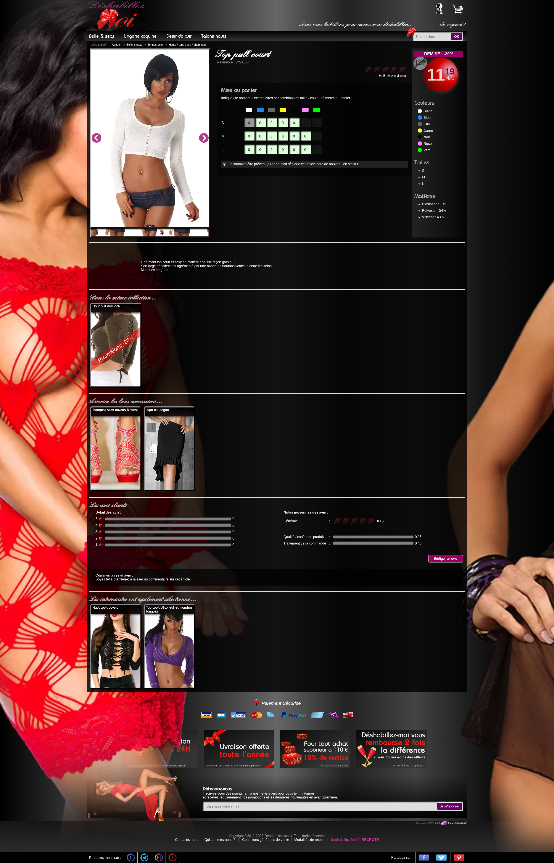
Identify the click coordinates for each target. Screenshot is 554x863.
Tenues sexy (156, 44)
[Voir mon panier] (457, 9)
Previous (96, 138)
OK (456, 37)
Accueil (116, 44)
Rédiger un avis (445, 559)
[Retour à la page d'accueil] (117, 15)
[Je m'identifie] (439, 13)
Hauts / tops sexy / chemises (187, 44)
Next (203, 138)
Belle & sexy (134, 44)
